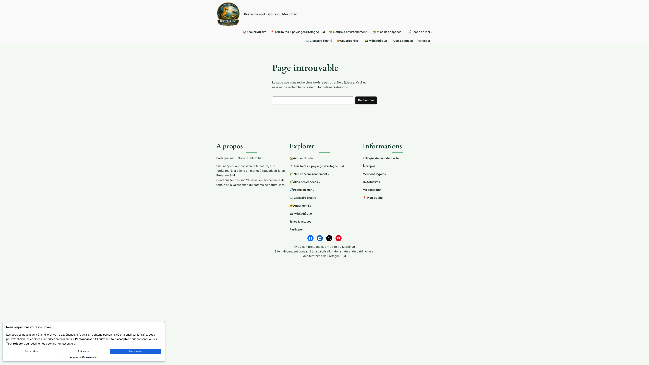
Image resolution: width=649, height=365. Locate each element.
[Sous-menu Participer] (432, 41)
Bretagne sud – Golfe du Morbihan (270, 14)
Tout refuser (83, 351)
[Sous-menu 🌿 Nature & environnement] (368, 32)
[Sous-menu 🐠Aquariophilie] (359, 41)
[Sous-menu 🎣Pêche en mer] (432, 32)
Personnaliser (31, 351)
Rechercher (366, 100)
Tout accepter (135, 351)
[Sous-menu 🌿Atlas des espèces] (403, 32)
